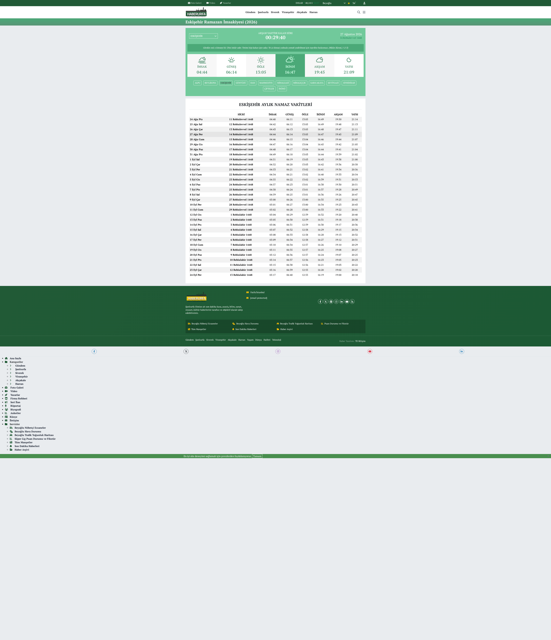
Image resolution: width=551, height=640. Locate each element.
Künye (13, 416)
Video (212, 3)
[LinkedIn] (341, 301)
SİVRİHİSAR (349, 82)
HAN (252, 82)
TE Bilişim (360, 341)
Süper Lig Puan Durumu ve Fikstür (35, 438)
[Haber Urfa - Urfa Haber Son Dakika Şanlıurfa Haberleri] (196, 12)
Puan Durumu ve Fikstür (336, 323)
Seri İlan (15, 402)
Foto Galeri (196, 3)
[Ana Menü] (364, 12)
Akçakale (302, 12)
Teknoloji (276, 339)
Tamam (257, 456)
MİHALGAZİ (283, 82)
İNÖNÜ (282, 88)
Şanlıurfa (263, 12)
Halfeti (267, 339)
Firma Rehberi (18, 398)
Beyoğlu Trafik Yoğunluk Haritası (296, 323)
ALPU (197, 82)
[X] (325, 301)
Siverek (275, 12)
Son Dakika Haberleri (245, 329)
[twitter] (186, 351)
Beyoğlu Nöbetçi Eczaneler (205, 323)
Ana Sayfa (15, 358)
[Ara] (359, 12)
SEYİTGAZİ (333, 82)
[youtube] (369, 351)
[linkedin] (461, 351)
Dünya (258, 339)
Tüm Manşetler (198, 329)
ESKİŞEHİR (226, 82)
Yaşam (250, 339)
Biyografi (15, 409)
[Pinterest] (331, 301)
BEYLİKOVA (210, 82)
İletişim (14, 420)
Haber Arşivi (286, 329)
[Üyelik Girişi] (363, 3)
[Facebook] (320, 301)
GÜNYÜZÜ (241, 82)
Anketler (15, 413)
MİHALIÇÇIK (299, 82)
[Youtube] (347, 301)
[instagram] (277, 351)
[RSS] (352, 301)
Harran (314, 12)
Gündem (250, 12)
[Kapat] (549, 456)
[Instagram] (336, 301)
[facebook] (94, 351)
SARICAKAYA (316, 82)
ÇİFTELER (269, 88)
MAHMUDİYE (266, 82)
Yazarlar (227, 3)
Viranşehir (288, 12)
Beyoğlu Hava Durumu (247, 323)
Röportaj (15, 405)
